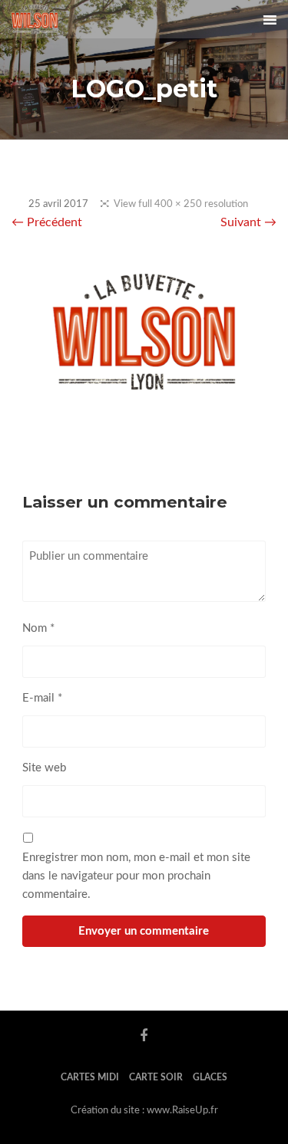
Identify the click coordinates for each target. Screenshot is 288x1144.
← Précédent (47, 222)
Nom (38, 628)
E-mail (42, 698)
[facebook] (144, 1036)
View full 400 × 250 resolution (181, 204)
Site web (44, 768)
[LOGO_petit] (144, 398)
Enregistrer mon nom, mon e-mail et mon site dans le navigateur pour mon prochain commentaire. (136, 876)
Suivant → (248, 222)
